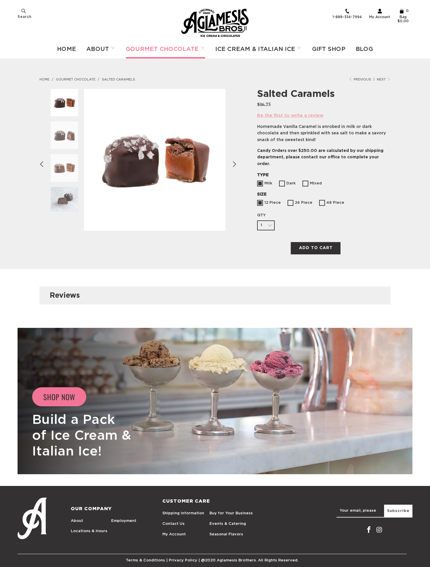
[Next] (234, 164)
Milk (268, 183)
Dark (291, 183)
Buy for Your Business (231, 513)
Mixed (316, 183)
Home (66, 49)
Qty (261, 215)
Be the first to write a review (290, 115)
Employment (123, 521)
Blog (364, 49)
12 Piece (272, 203)
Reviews (65, 295)
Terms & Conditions (145, 560)
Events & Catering (227, 524)
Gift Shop (328, 49)
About (98, 49)
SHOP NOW (59, 396)
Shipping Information (183, 513)
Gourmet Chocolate (163, 49)
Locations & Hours (89, 531)
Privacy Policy (183, 560)
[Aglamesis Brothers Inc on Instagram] (379, 530)
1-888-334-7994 (347, 17)
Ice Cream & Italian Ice (256, 49)
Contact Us (173, 524)
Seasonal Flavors (226, 534)
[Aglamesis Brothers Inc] (215, 23)
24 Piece (303, 203)
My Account (379, 17)
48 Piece (335, 203)
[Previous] (42, 164)
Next (382, 79)
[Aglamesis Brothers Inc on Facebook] (368, 530)
